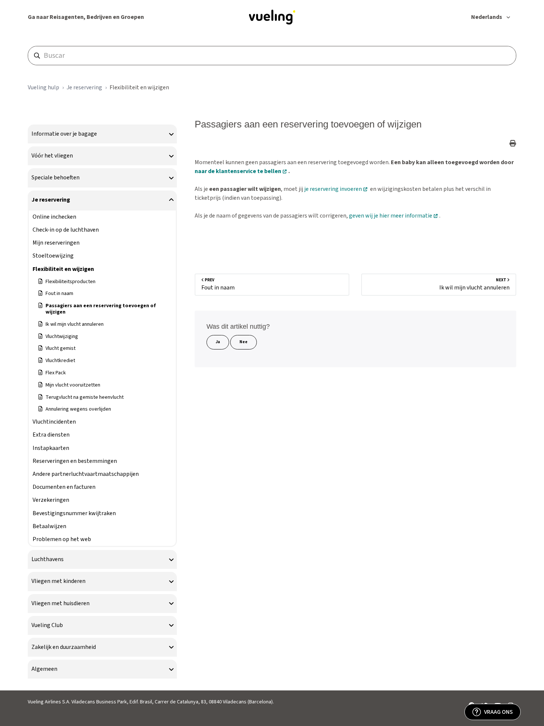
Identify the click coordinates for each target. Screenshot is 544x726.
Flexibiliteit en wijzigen (139, 87)
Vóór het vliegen (52, 156)
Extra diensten (51, 435)
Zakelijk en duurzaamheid (63, 647)
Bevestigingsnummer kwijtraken (74, 513)
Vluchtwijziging (62, 336)
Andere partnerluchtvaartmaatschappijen (86, 474)
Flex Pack (56, 373)
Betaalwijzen (49, 526)
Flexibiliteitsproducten (70, 281)
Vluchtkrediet (60, 360)
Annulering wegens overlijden (78, 409)
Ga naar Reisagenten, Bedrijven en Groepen (86, 17)
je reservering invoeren (333, 189)
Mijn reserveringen (56, 243)
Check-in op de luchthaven (66, 230)
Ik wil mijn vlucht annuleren (75, 324)
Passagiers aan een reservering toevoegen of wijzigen (101, 309)
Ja (218, 342)
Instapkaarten (51, 448)
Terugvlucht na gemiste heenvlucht (85, 397)
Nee (243, 342)
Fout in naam (59, 293)
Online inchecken (54, 217)
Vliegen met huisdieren (60, 603)
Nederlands (487, 17)
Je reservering (84, 87)
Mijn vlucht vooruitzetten (73, 385)
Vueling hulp (43, 87)
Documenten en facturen (64, 487)
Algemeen (44, 669)
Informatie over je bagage (64, 134)
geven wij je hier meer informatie (390, 216)
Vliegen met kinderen (58, 581)
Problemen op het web (62, 539)
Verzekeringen (51, 500)
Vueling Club (47, 625)
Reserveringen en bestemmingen (75, 461)
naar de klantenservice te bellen (238, 171)
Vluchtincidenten (54, 422)
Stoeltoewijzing (53, 256)
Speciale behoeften (55, 177)
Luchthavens (47, 559)
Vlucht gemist (60, 348)
